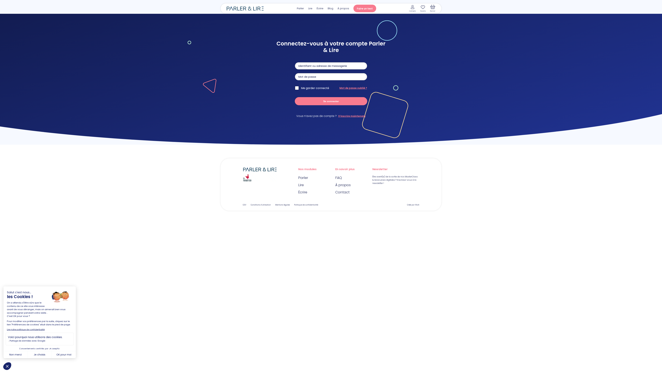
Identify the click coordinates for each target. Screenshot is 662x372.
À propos (343, 8)
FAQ (338, 177)
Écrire (320, 8)
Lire (310, 8)
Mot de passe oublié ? (353, 88)
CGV (244, 205)
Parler (300, 8)
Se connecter (331, 101)
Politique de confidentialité (306, 205)
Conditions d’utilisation (261, 205)
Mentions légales (282, 205)
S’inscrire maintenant (352, 116)
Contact (342, 192)
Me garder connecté (315, 88)
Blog (330, 8)
